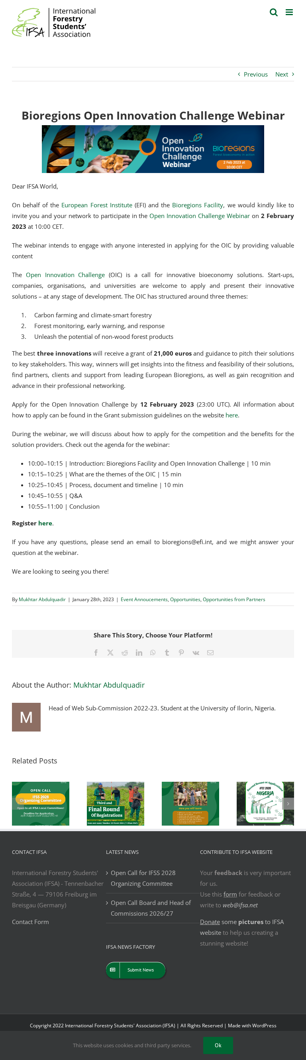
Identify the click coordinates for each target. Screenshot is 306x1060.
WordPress (264, 1025)
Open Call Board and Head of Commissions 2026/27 (151, 908)
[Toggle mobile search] (274, 12)
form (230, 894)
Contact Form (30, 922)
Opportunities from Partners (234, 599)
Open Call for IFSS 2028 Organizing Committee (143, 878)
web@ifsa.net (240, 905)
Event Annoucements (144, 599)
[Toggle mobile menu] (290, 12)
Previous (256, 74)
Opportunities (185, 599)
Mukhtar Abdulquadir (42, 599)
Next (281, 74)
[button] (18, 804)
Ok (218, 1045)
